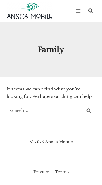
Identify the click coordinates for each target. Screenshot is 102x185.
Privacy (41, 171)
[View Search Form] (90, 11)
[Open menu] (78, 11)
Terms (62, 171)
